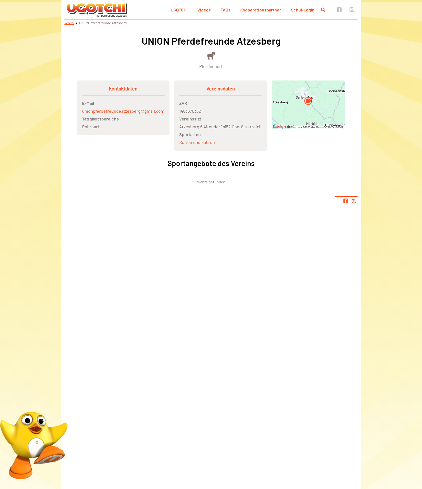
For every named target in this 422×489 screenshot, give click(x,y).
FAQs (226, 9)
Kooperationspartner (260, 9)
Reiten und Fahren (197, 142)
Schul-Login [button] (303, 9)
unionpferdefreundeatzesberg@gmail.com (123, 111)
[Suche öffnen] (323, 10)
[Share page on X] (354, 200)
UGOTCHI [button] (179, 9)
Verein (69, 23)
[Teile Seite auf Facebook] (345, 200)
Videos (204, 9)
